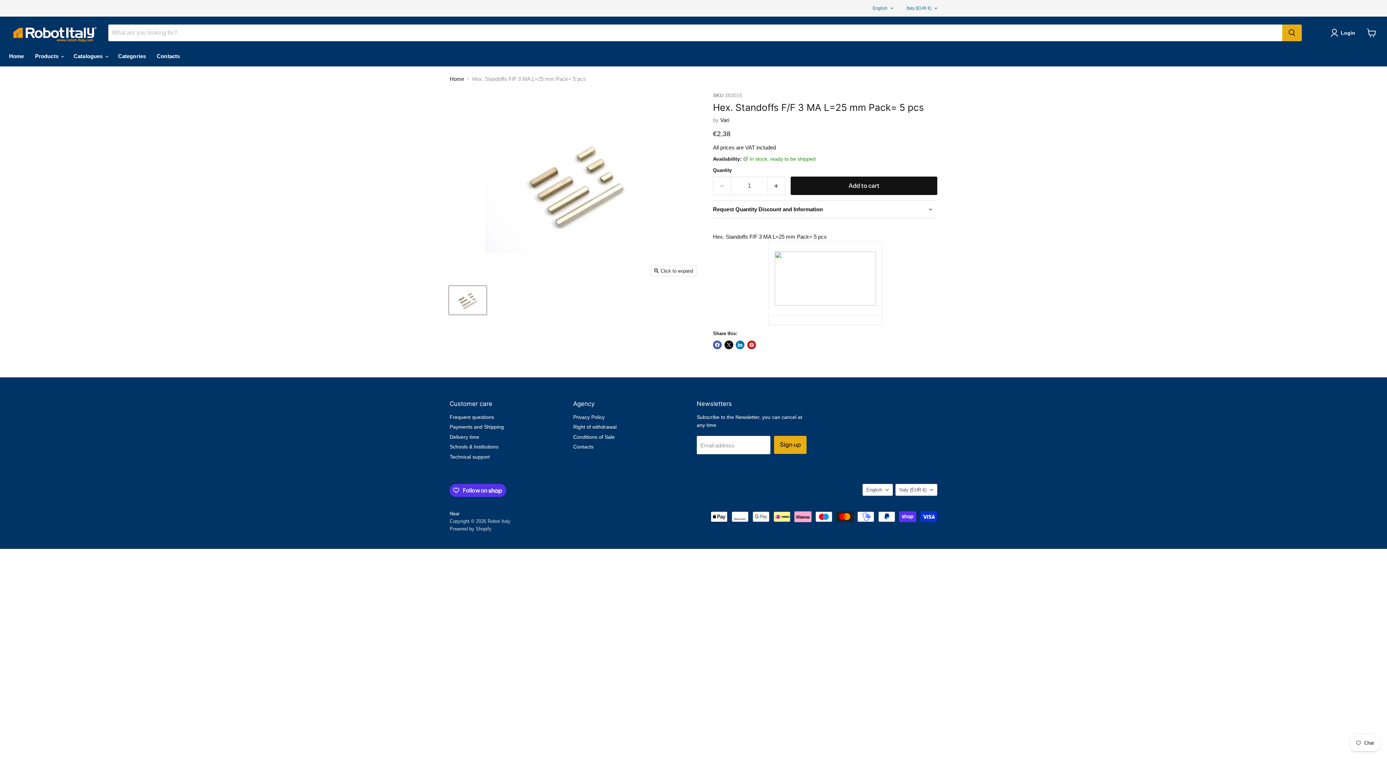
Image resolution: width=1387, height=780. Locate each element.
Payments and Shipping (477, 427)
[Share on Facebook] (717, 345)
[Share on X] (729, 345)
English (880, 8)
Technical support (470, 457)
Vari (724, 120)
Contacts (168, 56)
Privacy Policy (589, 417)
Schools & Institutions (474, 447)
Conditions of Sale (594, 437)
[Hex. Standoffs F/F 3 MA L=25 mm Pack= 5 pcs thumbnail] (468, 300)
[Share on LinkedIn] (740, 345)
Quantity (722, 170)
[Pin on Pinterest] (751, 345)
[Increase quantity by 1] (777, 186)
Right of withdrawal (595, 427)
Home (16, 56)
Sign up (790, 444)
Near (454, 513)
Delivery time (464, 437)
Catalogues (89, 56)
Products (47, 56)
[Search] (1292, 33)
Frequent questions (472, 417)
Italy (919, 8)
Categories (132, 56)
